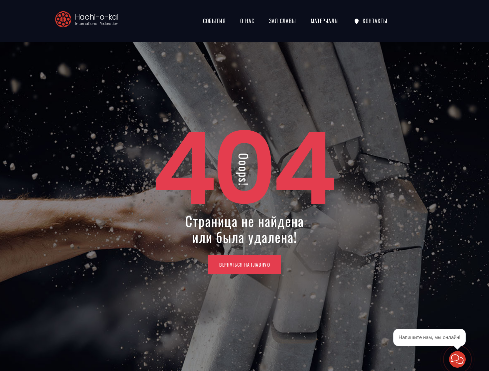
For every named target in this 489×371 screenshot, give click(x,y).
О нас (247, 21)
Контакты (375, 21)
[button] (457, 359)
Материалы (325, 21)
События (214, 21)
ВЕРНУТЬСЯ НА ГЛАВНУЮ (244, 264)
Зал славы (282, 21)
